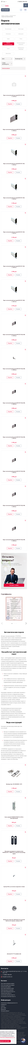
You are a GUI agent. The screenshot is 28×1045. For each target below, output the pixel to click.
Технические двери (6, 986)
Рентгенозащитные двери (7, 985)
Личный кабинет (5, 1011)
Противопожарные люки (7, 988)
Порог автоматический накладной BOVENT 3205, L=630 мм (14, 198)
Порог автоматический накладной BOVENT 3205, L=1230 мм (14, 96)
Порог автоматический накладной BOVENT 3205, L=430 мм (14, 164)
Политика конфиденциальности (9, 1003)
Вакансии (3, 1009)
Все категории (8, 29)
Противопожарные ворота (8, 991)
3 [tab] (17, 623)
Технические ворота (6, 993)
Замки (8, 38)
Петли (21, 38)
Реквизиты (3, 1004)
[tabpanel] (14, 608)
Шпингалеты (8, 53)
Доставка (3, 1007)
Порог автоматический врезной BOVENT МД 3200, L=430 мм (14, 506)
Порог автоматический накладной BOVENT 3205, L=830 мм (14, 233)
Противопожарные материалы (21, 44)
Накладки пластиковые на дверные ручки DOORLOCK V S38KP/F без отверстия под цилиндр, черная (14, 852)
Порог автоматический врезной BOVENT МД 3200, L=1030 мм (14, 540)
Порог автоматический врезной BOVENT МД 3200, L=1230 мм (14, 335)
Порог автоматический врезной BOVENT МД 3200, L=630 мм (14, 472)
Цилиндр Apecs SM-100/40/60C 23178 (14, 784)
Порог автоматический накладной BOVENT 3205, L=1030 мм (14, 267)
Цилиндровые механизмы (21, 48)
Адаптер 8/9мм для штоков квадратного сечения (14, 886)
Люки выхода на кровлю (7, 990)
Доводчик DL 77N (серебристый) (14, 953)
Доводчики (20, 33)
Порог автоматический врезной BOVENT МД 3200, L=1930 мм (14, 369)
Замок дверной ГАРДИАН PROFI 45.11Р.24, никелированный (14, 818)
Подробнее (10, 103)
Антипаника (8, 33)
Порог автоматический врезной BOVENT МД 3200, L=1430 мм (14, 130)
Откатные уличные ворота (8, 994)
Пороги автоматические (8, 44)
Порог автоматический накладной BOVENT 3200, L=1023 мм (14, 301)
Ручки (8, 48)
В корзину (18, 103)
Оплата (3, 1006)
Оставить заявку (14, 585)
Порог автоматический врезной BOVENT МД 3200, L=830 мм (14, 438)
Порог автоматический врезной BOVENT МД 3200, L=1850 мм (14, 403)
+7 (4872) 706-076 (22, 1)
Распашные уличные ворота (8, 996)
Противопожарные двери (7, 983)
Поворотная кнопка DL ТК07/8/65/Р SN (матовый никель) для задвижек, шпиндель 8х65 (14, 920)
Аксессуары (20, 29)
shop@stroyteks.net (7, 976)
